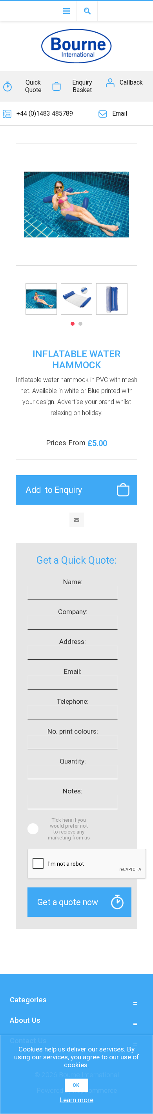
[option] (41, 299)
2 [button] (80, 324)
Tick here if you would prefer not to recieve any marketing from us (69, 829)
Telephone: (73, 701)
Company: (72, 612)
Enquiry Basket (82, 86)
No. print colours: (72, 731)
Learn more (76, 1100)
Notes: (72, 791)
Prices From (66, 443)
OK (76, 1085)
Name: (72, 582)
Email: (73, 671)
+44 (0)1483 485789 (44, 113)
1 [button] (73, 324)
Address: (72, 642)
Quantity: (73, 761)
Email (119, 113)
